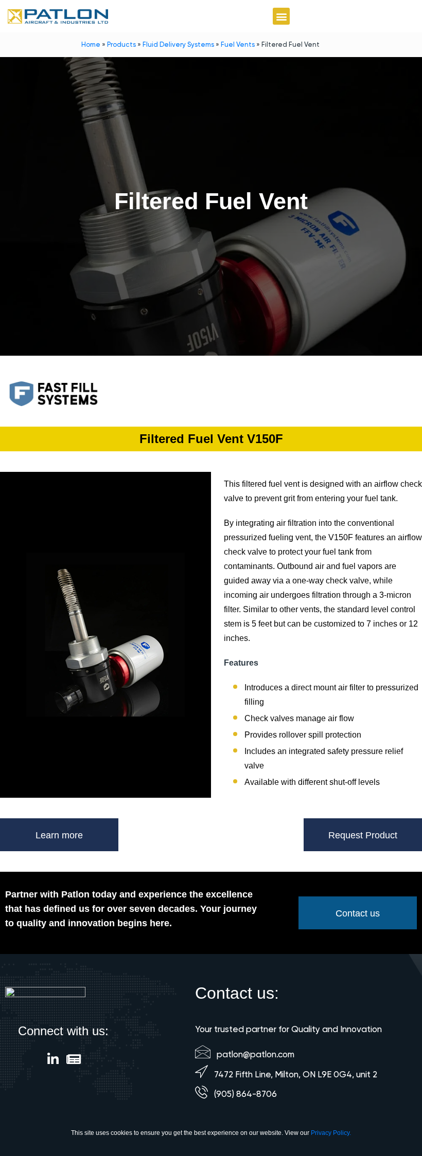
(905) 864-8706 (245, 1094)
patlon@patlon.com (255, 1054)
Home (90, 44)
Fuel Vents (238, 44)
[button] (281, 16)
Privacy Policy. (331, 1132)
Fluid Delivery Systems (178, 44)
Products (121, 44)
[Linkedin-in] (53, 1059)
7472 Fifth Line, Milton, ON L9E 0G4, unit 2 (295, 1074)
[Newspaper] (73, 1059)
